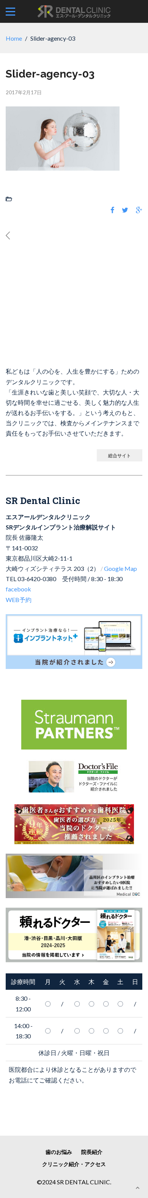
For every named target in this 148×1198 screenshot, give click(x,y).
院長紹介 (91, 1152)
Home (14, 38)
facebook (18, 589)
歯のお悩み (59, 1152)
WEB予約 (18, 599)
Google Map (120, 568)
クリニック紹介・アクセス (74, 1164)
